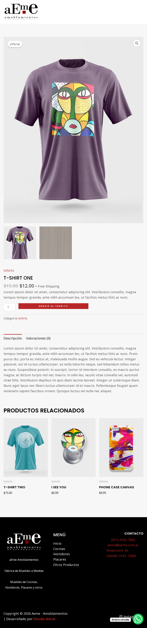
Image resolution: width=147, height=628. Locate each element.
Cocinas (59, 549)
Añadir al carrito (53, 306)
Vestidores (61, 554)
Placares (59, 559)
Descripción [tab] (13, 338)
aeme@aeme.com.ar (123, 545)
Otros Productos (66, 565)
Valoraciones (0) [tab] (38, 338)
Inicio (57, 543)
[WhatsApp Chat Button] (138, 619)
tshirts (9, 270)
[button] (137, 43)
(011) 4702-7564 (123, 540)
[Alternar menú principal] (138, 12)
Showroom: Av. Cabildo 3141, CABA (121, 553)
